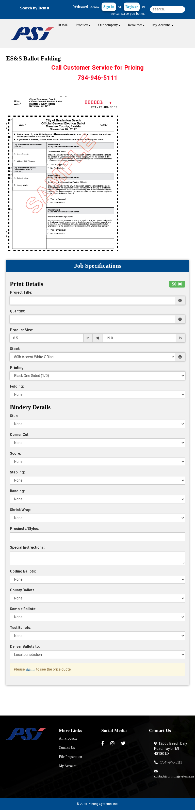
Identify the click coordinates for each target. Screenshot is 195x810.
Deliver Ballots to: (25, 646)
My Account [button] (161, 25)
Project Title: (21, 292)
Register (131, 7)
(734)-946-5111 (170, 762)
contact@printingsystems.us (174, 773)
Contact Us (67, 748)
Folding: (17, 386)
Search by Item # (34, 8)
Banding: (17, 491)
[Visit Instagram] (113, 743)
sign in (30, 669)
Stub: (14, 416)
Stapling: (17, 472)
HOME (63, 25)
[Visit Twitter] (124, 743)
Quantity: (17, 311)
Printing (17, 368)
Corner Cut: (19, 435)
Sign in (108, 7)
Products (82, 25)
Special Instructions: (27, 547)
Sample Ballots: (23, 609)
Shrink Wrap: (20, 510)
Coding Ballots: (23, 571)
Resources (135, 25)
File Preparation (70, 757)
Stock (15, 349)
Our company (108, 25)
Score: (15, 453)
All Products (68, 738)
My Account (67, 766)
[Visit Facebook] (103, 743)
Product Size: (21, 330)
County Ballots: (23, 590)
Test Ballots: (20, 628)
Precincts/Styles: (24, 529)
